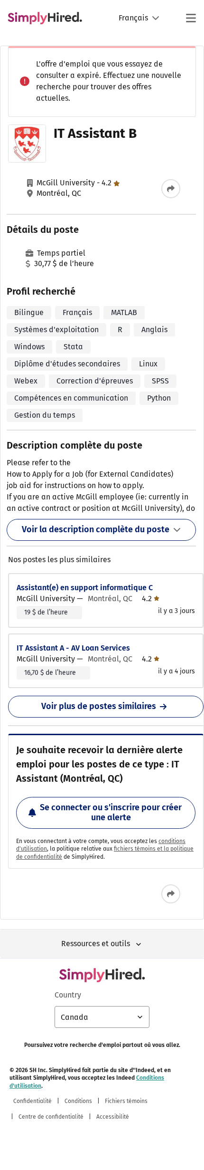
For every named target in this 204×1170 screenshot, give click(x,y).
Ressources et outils (95, 943)
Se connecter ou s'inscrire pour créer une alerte (111, 812)
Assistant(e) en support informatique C (85, 587)
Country (68, 994)
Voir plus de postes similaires (98, 706)
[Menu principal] (190, 18)
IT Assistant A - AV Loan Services (73, 647)
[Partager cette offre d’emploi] (170, 188)
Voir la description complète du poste (95, 529)
